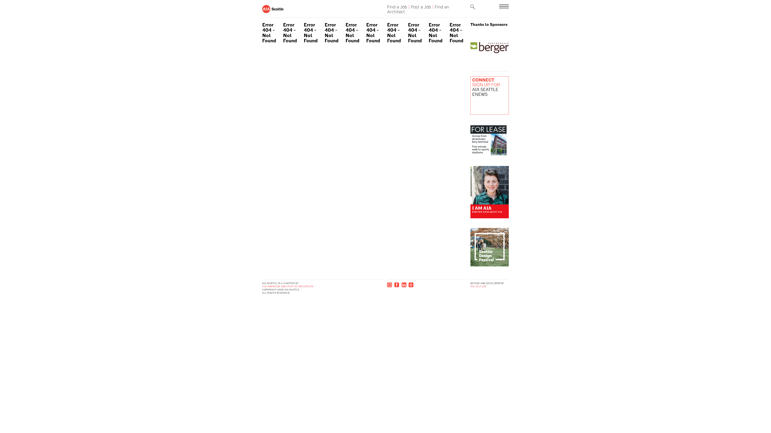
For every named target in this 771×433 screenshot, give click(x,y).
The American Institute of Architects (287, 287)
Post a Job (421, 6)
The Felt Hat (478, 287)
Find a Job (397, 6)
